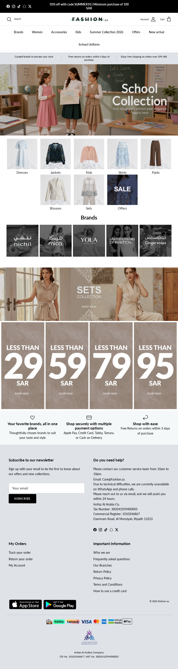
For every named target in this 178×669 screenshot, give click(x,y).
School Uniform (89, 44)
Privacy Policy (102, 578)
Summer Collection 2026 (106, 32)
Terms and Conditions (107, 584)
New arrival (156, 32)
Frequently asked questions (111, 559)
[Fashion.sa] (89, 19)
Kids (78, 32)
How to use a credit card (110, 591)
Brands (18, 32)
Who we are (101, 552)
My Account (17, 565)
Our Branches (102, 565)
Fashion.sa (163, 601)
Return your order (21, 559)
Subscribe (22, 498)
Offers (136, 32)
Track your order (20, 552)
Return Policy (102, 571)
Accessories (59, 32)
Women (37, 32)
